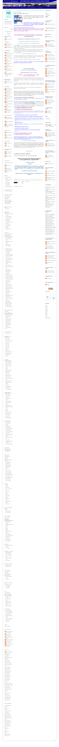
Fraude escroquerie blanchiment (33, 179)
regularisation (6, 518)
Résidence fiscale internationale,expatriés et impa (9, 520)
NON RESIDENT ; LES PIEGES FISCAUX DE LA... (50, 232)
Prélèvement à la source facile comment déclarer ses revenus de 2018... (50, 145)
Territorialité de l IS (8, 327)
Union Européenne (7, 608)
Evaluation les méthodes (9, 277)
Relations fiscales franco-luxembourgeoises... (48, 206)
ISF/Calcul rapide (9, 151)
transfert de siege (8, 387)
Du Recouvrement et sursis (9, 276)
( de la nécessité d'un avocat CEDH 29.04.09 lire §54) (29, 124)
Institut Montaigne (7, 723)
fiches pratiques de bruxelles (51, 132)
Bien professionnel (8, 462)
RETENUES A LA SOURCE (9, 551)
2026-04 (46, 310)
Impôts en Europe (9, 641)
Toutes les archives (47, 317)
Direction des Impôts (7, 716)
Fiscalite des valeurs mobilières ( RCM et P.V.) (8, 393)
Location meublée (8, 376)
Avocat (7, 178)
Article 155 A (7, 343)
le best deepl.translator (50, 30)
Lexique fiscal (7, 728)
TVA (6, 328)
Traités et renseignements (8, 594)
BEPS (6, 509)
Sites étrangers (9, 642)
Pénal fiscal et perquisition (48, 245)
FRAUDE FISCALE (8, 449)
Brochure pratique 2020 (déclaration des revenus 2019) (9, 118)
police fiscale (37, 180)
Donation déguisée (8, 465)
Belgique (7, 484)
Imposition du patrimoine (8, 459)
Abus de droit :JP (8, 256)
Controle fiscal (8, 269)
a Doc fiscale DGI (7, 672)
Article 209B (7, 344)
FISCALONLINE (7, 720)
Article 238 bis (8, 347)
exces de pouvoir (8, 280)
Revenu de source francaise (8, 563)
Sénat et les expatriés (7, 734)
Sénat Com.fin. (7, 694)
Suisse (6, 499)
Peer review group (8, 512)
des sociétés (7, 208)
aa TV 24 (6, 682)
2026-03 (46, 311)
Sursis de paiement (8, 245)
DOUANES (6, 311)
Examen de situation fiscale (9, 278)
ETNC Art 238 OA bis (9, 351)
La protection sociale (7, 724)
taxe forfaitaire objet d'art (9, 477)
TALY (6, 591)
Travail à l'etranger (8, 540)
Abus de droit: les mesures (9, 258)
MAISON (46, 218)
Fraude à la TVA (8, 354)
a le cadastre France (7, 679)
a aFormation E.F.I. (7, 653)
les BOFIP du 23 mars (50, 143)
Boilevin (46, 224)
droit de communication (8, 312)
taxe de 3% (7, 355)
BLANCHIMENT (7, 235)
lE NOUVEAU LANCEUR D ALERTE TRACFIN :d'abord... (49, 204)
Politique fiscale (8, 226)
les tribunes (8, 145)
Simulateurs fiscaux (8, 228)
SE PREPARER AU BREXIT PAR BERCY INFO (50, 136)
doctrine (48, 284)
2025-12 (46, 315)
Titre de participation (8, 417)
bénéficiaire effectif (8, 566)
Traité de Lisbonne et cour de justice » (39, 10)
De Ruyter (7, 522)
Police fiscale (19, 180)
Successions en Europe (10, 643)
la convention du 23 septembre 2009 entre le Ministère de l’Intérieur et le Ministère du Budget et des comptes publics (29, 104)
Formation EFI (7, 447)
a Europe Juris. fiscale (8, 676)
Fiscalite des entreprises (8, 360)
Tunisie (7, 502)
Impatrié (7, 529)
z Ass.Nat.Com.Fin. (7, 695)
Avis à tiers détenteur (8, 237)
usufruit (6, 624)
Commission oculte (8, 364)
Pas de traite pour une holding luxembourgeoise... (50, 221)
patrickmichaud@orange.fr (8, 21)
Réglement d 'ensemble (9, 303)
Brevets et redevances (9, 363)
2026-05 (46, 309)
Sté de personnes (7, 575)
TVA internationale (8, 389)
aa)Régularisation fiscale (9, 254)
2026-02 (46, 312)
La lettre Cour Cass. (7, 693)
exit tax (7, 403)
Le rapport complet (29, 162)
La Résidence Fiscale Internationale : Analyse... (50, 219)
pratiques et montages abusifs (49, 247)
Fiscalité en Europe (49, 70)
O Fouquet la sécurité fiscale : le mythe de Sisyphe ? (50, 178)
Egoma (46, 226)
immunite (6, 458)
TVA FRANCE (8, 587)
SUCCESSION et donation (9, 474)
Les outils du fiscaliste (10, 124)
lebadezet (46, 222)
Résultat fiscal (7, 544)
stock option (7, 416)
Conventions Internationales (32, 7)
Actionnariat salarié (8, 521)
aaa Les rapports (8, 338)
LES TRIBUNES (47, 118)
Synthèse (30, 164)
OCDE (6, 508)
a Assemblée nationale (8, 705)
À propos (8, 34)
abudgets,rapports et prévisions (7, 212)
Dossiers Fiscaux (40, 7)
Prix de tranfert (8, 547)
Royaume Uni (7, 498)
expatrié (7, 528)
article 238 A (7, 346)
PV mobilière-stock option (9, 535)
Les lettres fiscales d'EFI (9, 190)
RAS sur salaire (8, 560)
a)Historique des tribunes (8, 189)
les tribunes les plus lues (50, 163)
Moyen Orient (8, 495)
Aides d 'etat (7, 339)
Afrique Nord (7, 232)
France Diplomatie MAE (8, 721)
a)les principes (49, 111)
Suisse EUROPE (8, 501)
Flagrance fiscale (8, 451)
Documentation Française (8, 717)
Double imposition (8, 614)
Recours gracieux (8, 300)
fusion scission (8, 374)
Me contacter (8, 33)
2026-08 (46, 305)
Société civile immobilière (9, 443)
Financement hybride (8, 353)
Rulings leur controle (8, 619)
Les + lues (12, 7)
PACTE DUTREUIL (7, 516)
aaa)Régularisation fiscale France (8, 207)
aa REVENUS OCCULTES (8, 194)
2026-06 (46, 308)
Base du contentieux (8, 265)
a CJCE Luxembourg (8, 668)
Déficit (6, 368)
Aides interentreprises (9, 361)
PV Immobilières (8, 533)
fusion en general (7, 454)
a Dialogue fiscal (7, 669)
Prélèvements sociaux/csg (9, 618)
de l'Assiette (7, 273)
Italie (6, 490)
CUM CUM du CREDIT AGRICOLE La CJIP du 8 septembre (50, 227)
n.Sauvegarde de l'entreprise (8, 507)
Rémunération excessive (9, 380)
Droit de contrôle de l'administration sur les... (49, 225)
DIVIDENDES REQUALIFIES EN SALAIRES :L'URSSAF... (50, 192)
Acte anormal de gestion (9, 259)
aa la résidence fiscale (50, 99)
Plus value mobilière (8, 473)
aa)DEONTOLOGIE (8, 202)
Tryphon (46, 214)
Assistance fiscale (8, 598)
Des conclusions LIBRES (50, 272)
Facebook (29, 181)
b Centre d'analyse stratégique (9, 684)
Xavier (46, 231)
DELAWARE (7, 487)
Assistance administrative (9, 612)
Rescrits (6, 732)
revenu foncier (8, 439)
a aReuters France (7, 660)
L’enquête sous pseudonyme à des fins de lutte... (49, 223)
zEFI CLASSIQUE (7, 626)
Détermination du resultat (9, 314)
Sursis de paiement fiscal (50, 248)
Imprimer (24, 181)
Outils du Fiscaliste (7, 7)
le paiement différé (8, 470)
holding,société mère (8, 375)
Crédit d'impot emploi (9, 217)
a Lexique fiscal (7, 680)
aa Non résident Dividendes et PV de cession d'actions (9, 70)
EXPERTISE (6, 359)
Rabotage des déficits (10, 137)
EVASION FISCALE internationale (8, 336)
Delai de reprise (8, 350)
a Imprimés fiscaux (7, 677)
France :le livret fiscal (8, 488)
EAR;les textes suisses (50, 54)
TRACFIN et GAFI (7, 592)
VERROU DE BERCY (9, 306)
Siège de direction (8, 323)
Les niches (7, 223)
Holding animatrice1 (8, 427)
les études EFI (49, 278)
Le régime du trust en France (51, 72)
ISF (7, 102)
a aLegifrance (6, 658)
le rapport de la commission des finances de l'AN (28, 39)
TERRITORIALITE (8, 584)
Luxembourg (7, 491)
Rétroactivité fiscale (8, 304)
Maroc (6, 492)
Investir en (6, 483)
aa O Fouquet (7, 252)
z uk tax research (7, 699)
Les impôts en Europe (8, 725)
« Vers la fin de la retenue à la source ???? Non (22, 10)
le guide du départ (49, 102)
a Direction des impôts (8, 671)
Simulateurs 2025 (49, 36)
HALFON (46, 216)
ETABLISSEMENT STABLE (9, 313)
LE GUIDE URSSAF (50, 256)
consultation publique (8, 216)
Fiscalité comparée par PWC (51, 255)
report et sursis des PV (9, 412)
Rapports (7, 227)
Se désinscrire (48, 15)
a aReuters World (7, 661)
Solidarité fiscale (8, 244)
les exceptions (49, 112)
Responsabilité (8, 203)
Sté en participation (8, 386)
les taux (7, 409)
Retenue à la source (8, 321)
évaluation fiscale (8, 426)
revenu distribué (8, 414)
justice (40, 180)
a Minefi (6, 706)
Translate (52, 126)
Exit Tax (7, 527)
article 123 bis (7, 342)
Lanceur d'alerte (8, 182)
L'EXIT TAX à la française (51, 101)
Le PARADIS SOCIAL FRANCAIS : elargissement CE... (50, 215)
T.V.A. (6, 583)
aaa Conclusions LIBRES (9, 255)
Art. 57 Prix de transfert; (9, 340)
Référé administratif (8, 302)
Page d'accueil (31, 10)
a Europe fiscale (7, 675)
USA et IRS (7, 503)
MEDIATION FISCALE (9, 287)
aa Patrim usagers (9, 88)
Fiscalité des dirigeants (9, 369)
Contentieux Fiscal (23, 7)
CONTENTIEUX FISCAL (8, 248)
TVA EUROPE (8, 586)
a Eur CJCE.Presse (7, 673)
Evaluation (7, 424)
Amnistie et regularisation (8, 233)
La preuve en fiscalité (8, 284)
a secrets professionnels (8, 177)
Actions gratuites (8, 394)
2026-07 (46, 306)
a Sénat (6, 709)
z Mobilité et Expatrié (8, 698)
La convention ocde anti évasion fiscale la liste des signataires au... (50, 46)
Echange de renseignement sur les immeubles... (50, 217)
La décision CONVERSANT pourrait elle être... (50, 229)
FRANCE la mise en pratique (51, 57)
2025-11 (46, 316)
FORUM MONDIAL (9, 605)
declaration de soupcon (9, 274)
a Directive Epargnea (8, 610)
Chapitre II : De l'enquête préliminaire (29, 70)
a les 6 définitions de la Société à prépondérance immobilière (9, 74)
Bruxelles (7, 349)
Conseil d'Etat (7, 712)
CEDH (7, 600)
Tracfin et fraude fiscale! (9, 186)
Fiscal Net (17, 7)
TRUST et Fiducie (8, 478)
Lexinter (6, 727)
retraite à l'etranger (8, 539)
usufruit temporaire (8, 480)
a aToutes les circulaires (8, 662)
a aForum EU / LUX (7, 654)
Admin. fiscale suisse (8, 710)
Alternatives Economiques (8, 683)
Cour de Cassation (7, 713)
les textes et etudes (49, 155)
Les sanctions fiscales (9, 285)
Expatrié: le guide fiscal (10, 639)
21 (53, 298)
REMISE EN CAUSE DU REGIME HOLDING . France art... (50, 198)
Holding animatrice (8, 405)
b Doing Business (7, 686)
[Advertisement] (50, 325)
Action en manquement (9, 611)
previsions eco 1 (7, 731)
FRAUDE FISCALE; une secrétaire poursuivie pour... (50, 234)
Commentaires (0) (19, 181)
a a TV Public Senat (9, 651)
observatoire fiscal (8, 224)
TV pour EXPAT (7, 735)
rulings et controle (7, 570)
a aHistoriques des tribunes (8, 657)
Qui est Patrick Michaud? (8, 22)
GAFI (5, 691)
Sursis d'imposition (8, 476)
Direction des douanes (8, 714)
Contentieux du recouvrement (9, 236)
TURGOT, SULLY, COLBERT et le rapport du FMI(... (50, 202)
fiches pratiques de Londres (51, 134)
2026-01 (46, 314)
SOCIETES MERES (7, 574)
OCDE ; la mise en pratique (51, 61)
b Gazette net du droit (8, 687)
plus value (7, 410)
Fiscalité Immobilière (7, 420)
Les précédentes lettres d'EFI (51, 24)
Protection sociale (7, 517)
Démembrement (8, 463)
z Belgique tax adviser (8, 697)
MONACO (7, 494)
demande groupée (8, 601)
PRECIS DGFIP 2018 (10, 47)
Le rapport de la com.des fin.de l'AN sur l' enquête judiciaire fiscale (29, 43)
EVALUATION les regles (8, 331)
